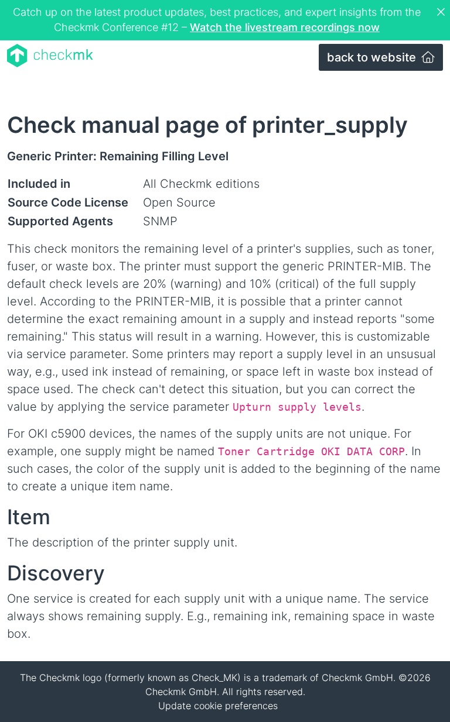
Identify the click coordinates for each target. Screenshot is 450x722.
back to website (373, 57)
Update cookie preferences (218, 705)
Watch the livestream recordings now (285, 27)
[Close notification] (442, 12)
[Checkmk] (50, 55)
